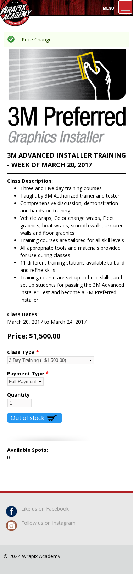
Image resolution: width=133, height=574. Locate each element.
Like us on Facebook (45, 508)
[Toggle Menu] (125, 7)
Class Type (23, 352)
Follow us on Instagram (48, 522)
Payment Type (28, 373)
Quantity (18, 394)
